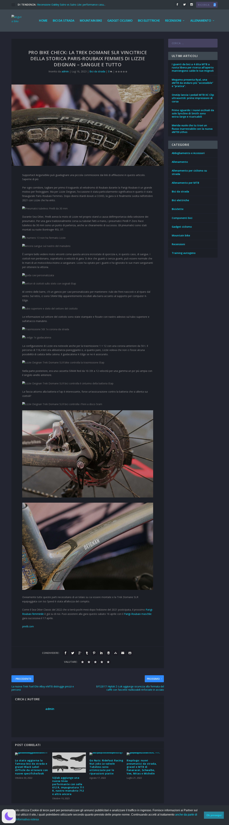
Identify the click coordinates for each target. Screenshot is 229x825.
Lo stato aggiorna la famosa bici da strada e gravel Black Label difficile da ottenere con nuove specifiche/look (31, 767)
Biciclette (177, 209)
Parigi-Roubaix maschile (138, 614)
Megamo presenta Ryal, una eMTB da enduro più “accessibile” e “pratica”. (192, 83)
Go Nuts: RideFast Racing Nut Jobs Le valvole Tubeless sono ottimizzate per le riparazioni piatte (106, 767)
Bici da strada (63, 21)
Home (43, 21)
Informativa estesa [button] (27, 819)
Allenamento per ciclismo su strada (189, 172)
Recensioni (173, 21)
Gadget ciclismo (120, 21)
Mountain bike (91, 21)
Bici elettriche (149, 21)
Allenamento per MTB (185, 182)
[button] (9, 816)
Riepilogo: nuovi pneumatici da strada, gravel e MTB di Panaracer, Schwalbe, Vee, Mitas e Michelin (142, 767)
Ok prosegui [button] (213, 815)
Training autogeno (184, 253)
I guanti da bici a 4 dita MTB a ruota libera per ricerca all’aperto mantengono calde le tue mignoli (193, 67)
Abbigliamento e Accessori (188, 153)
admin (65, 71)
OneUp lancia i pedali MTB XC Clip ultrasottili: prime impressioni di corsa (193, 98)
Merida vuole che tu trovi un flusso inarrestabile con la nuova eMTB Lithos (192, 128)
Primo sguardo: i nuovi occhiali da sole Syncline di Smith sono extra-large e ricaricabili (193, 113)
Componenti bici (182, 218)
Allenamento (200, 21)
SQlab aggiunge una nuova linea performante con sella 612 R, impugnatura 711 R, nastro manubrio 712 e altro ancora (68, 786)
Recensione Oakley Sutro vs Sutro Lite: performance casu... (71, 4)
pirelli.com (28, 626)
